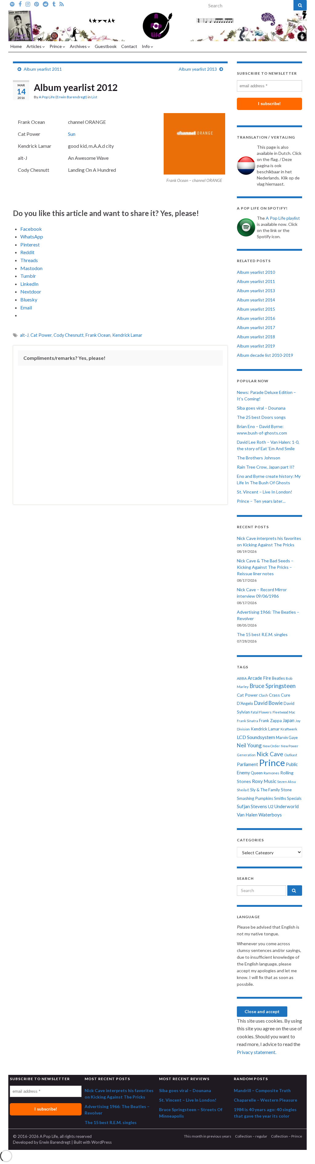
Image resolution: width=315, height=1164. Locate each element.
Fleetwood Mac (284, 712)
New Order (271, 746)
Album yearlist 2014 (256, 299)
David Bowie (268, 703)
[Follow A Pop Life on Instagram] (28, 3)
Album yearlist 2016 (256, 318)
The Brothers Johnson (258, 457)
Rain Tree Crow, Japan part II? (265, 467)
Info (146, 46)
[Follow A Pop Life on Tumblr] (53, 3)
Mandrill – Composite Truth (262, 1090)
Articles (34, 46)
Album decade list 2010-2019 (265, 355)
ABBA (242, 678)
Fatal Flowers (261, 712)
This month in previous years (207, 1136)
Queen (257, 772)
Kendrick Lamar (127, 335)
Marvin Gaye (287, 737)
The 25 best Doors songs (261, 417)
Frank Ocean (98, 335)
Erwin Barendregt (54, 1142)
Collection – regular (251, 1136)
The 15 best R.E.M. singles (262, 634)
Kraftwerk (289, 729)
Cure (285, 695)
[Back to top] (301, 1150)
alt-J (24, 335)
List (94, 97)
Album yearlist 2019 (256, 345)
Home (16, 46)
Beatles (278, 678)
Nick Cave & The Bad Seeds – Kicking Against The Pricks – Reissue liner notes (265, 567)
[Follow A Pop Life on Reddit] (45, 3)
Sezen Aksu (286, 782)
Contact (129, 46)
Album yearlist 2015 (256, 309)
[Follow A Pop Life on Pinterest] (36, 3)
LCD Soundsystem (256, 737)
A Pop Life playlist (283, 218)
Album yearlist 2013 (198, 69)
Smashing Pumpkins (255, 798)
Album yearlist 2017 (256, 327)
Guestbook (106, 46)
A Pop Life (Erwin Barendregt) (63, 97)
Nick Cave (270, 753)
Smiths (280, 798)
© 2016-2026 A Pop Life (35, 1136)
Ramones (271, 773)
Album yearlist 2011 (43, 69)
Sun (71, 134)
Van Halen (247, 814)
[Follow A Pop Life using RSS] (61, 3)
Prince (56, 46)
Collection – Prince (286, 1136)
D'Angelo (245, 703)
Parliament (247, 764)
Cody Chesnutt (69, 335)
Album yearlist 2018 (256, 336)
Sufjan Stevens (252, 806)
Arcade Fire (259, 678)
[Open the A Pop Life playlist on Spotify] (12, 3)
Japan (288, 720)
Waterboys (270, 814)
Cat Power (41, 335)
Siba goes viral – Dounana (261, 408)
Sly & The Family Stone (271, 789)
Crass (274, 695)
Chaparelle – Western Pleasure (265, 1100)
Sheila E (243, 790)
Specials (294, 798)
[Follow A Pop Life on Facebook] (20, 3)
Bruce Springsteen (272, 685)
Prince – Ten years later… (261, 501)
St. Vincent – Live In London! (264, 491)
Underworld (286, 806)
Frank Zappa (270, 720)
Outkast (290, 755)
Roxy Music (264, 781)
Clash (263, 695)
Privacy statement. (256, 1052)
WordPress (101, 1142)
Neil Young (249, 745)
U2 (270, 806)
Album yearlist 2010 (256, 272)
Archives (79, 46)
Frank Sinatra (247, 721)
